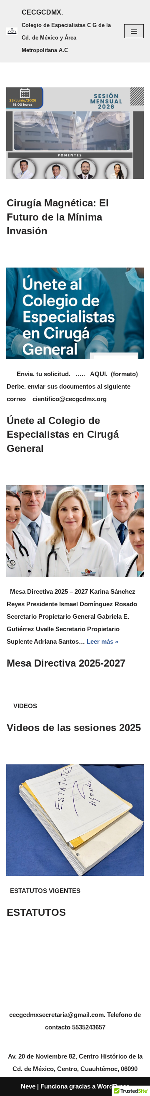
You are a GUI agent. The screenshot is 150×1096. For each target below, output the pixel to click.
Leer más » (102, 641)
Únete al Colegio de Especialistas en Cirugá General (63, 434)
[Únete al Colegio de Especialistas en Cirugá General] (75, 313)
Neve (28, 1086)
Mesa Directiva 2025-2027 (66, 663)
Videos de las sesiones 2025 (74, 727)
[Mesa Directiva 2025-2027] (75, 531)
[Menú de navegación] (134, 31)
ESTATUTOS (36, 912)
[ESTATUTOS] (75, 820)
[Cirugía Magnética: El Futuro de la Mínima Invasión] (75, 133)
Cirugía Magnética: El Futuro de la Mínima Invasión (58, 216)
